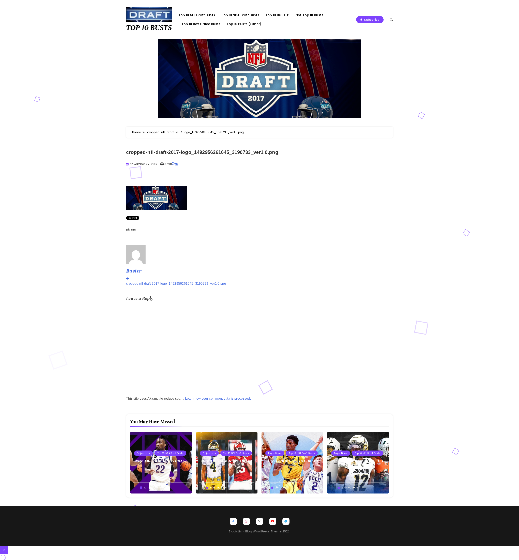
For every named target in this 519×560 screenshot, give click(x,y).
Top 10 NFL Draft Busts (196, 15)
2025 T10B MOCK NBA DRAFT (292, 460)
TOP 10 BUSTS (149, 27)
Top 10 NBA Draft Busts (240, 15)
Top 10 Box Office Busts (201, 24)
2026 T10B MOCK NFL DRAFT (226, 460)
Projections (143, 453)
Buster (134, 270)
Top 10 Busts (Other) (244, 24)
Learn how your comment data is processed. (218, 398)
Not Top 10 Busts (310, 15)
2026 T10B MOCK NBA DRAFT (161, 460)
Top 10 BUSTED (277, 15)
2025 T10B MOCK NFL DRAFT (358, 460)
